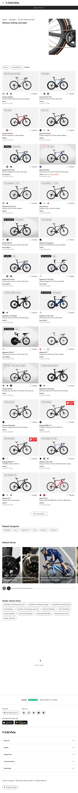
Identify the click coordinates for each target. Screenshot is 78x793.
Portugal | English (11, 787)
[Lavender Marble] (11, 130)
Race (34, 530)
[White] (3, 130)
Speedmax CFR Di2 (8, 352)
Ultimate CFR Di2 (7, 389)
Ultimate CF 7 (43, 352)
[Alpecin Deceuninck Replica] (40, 495)
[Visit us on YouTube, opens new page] (34, 713)
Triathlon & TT (25, 530)
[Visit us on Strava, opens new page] (39, 713)
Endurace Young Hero (8, 425)
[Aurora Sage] (7, 94)
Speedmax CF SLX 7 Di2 (46, 316)
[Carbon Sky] (7, 385)
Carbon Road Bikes (9, 614)
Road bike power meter (61, 614)
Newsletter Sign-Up (12, 713)
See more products (39, 514)
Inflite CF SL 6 (43, 498)
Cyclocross (54, 530)
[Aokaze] (44, 94)
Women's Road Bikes (49, 609)
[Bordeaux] (40, 349)
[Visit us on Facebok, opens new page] (24, 713)
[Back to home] (12, 3)
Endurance (43, 530)
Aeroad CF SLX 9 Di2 (8, 279)
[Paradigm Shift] (11, 240)
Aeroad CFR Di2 (7, 243)
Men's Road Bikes (64, 609)
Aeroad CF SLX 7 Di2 (45, 97)
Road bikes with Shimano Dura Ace (14, 604)
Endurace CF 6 (43, 206)
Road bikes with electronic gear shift (28, 609)
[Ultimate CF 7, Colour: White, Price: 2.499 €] (57, 336)
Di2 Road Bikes (8, 609)
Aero (15, 530)
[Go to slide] (43, 588)
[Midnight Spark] (3, 385)
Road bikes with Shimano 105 (61, 604)
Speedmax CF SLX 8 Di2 (46, 279)
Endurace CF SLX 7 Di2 (9, 206)
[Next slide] (9, 588)
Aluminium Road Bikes (26, 614)
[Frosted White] (7, 458)
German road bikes (9, 618)
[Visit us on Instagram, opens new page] (29, 713)
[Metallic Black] (40, 458)
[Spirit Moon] (7, 313)
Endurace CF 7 (6, 498)
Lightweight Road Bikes (44, 614)
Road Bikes (12, 19)
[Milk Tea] (44, 130)
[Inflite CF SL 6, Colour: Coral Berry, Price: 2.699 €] (57, 482)
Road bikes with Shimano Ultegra (39, 604)
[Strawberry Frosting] (48, 130)
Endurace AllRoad (7, 97)
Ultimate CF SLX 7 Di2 (45, 462)
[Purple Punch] (48, 458)
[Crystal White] (40, 94)
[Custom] (3, 240)
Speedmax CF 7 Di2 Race (9, 316)
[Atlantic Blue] (7, 203)
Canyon (4, 19)
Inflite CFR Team (44, 170)
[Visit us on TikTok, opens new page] (43, 713)
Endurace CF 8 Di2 (44, 133)
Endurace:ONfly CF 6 (45, 425)
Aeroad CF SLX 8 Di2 (8, 170)
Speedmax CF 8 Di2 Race (46, 389)
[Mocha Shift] (11, 94)
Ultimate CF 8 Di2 (7, 133)
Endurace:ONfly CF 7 (8, 462)
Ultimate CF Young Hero (46, 243)
